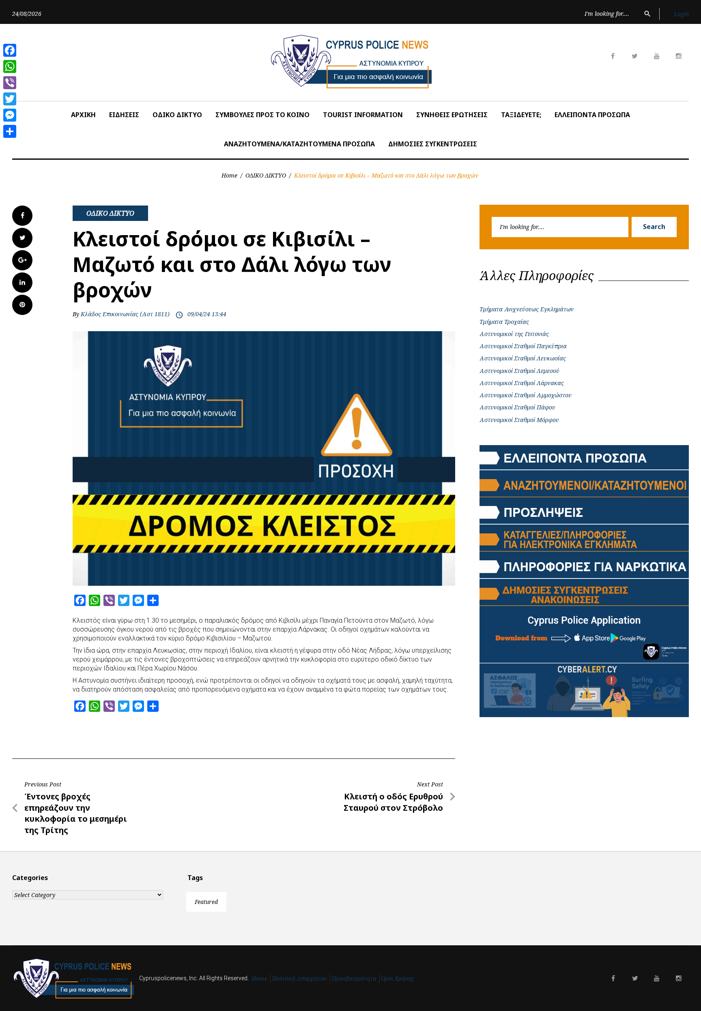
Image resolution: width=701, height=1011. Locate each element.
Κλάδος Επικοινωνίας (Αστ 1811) (125, 314)
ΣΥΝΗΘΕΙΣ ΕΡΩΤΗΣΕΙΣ (452, 114)
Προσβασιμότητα (353, 978)
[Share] (10, 131)
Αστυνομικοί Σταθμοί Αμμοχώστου (526, 395)
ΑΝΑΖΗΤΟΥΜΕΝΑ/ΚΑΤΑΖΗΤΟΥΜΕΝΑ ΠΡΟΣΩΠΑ (299, 143)
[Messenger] (10, 115)
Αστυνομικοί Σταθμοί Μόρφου (519, 420)
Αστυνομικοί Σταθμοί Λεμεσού (519, 371)
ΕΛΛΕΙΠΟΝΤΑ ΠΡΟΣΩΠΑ (592, 114)
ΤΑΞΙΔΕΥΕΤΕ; (521, 114)
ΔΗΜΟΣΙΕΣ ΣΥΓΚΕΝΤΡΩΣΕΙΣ (432, 143)
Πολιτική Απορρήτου (299, 978)
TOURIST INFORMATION (363, 114)
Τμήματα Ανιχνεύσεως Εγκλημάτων (527, 309)
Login (681, 14)
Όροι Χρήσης (397, 978)
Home (229, 175)
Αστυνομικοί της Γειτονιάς (514, 334)
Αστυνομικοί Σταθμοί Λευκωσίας (523, 358)
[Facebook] (10, 50)
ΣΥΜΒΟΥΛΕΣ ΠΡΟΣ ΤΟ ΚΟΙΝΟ (262, 114)
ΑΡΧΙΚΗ (83, 114)
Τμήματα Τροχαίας (504, 322)
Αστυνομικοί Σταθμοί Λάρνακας (522, 383)
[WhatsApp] (10, 66)
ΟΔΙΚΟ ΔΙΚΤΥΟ (177, 114)
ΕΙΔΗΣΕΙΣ (124, 114)
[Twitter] (10, 99)
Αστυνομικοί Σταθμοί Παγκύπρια (523, 346)
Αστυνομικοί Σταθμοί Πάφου (517, 407)
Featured (206, 902)
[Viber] (10, 83)
